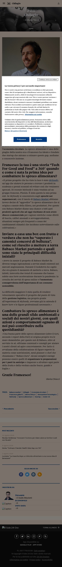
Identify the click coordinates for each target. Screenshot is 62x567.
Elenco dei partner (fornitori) (16, 131)
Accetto (39, 139)
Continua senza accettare (48, 79)
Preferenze (21, 139)
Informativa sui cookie (33, 114)
